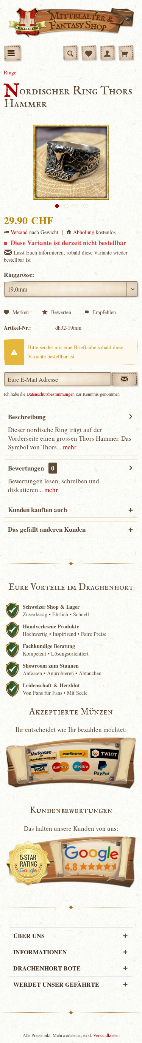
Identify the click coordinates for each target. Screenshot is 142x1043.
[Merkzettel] (89, 52)
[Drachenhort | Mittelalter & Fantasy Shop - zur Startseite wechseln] (71, 23)
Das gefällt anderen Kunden (47, 529)
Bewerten (60, 312)
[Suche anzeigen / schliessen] (70, 52)
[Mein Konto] (107, 52)
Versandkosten (106, 1035)
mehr (68, 447)
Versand (19, 232)
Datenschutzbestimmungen (51, 394)
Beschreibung (27, 416)
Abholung (83, 232)
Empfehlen (103, 312)
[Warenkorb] (126, 52)
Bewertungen (26, 468)
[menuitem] (12, 53)
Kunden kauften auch (37, 509)
